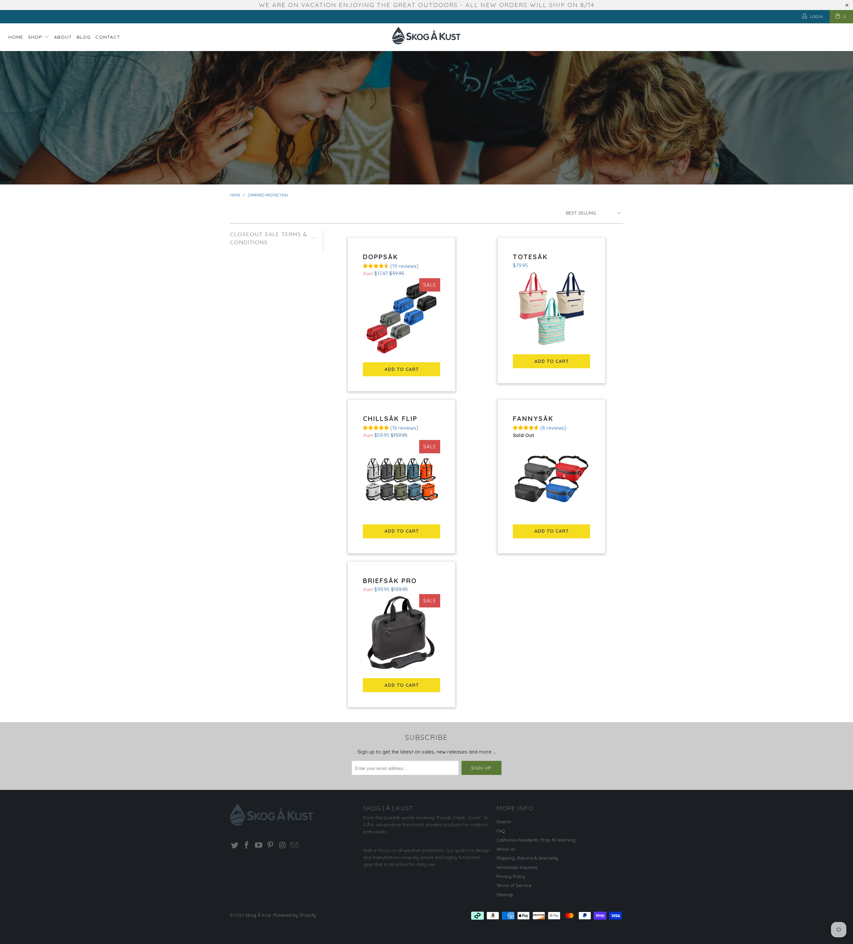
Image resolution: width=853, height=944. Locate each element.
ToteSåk (551, 309)
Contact (107, 37)
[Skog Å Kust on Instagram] (283, 845)
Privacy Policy (510, 876)
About (63, 37)
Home (15, 37)
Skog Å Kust (258, 915)
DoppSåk (401, 317)
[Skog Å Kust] (426, 35)
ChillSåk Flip (401, 479)
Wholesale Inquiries (516, 867)
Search (503, 821)
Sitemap (504, 894)
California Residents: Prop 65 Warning (535, 840)
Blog (84, 37)
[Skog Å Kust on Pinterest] (271, 845)
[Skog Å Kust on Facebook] (247, 845)
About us (505, 849)
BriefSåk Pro (401, 633)
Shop (36, 37)
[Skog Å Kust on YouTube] (259, 845)
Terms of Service (513, 885)
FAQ (500, 831)
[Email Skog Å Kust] (294, 845)
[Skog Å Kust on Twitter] (235, 845)
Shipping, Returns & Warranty (527, 858)
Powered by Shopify (294, 915)
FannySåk (551, 479)
